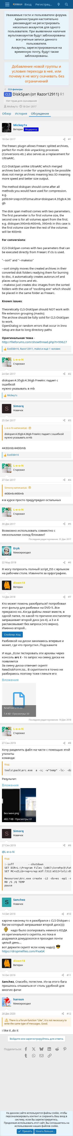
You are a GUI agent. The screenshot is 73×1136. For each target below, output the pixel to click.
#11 (69, 975)
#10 (69, 914)
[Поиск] (66, 4)
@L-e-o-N (8, 852)
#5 (69, 524)
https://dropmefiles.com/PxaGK (23, 951)
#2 (69, 374)
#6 (69, 562)
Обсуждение (40, 113)
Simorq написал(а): (15, 487)
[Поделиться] (64, 139)
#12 (69, 1013)
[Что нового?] (58, 4)
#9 (69, 845)
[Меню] (7, 4)
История (21, 113)
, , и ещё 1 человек (33, 348)
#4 (69, 480)
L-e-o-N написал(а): (15, 428)
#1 (69, 139)
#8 (69, 743)
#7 (69, 597)
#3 (69, 420)
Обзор (6, 113)
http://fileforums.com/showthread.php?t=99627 (34, 342)
